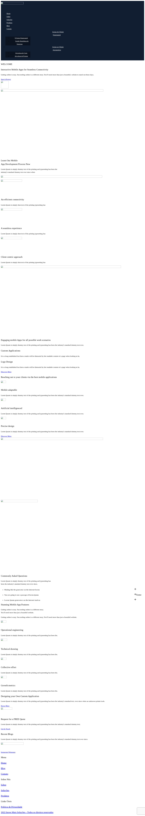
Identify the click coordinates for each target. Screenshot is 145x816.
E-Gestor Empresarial (21, 38)
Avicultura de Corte (21, 53)
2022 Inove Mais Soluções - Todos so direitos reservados (27, 812)
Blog (8, 26)
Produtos (9, 23)
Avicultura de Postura (21, 56)
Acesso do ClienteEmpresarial (58, 33)
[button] (6, 79)
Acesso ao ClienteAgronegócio (58, 48)
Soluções (9, 20)
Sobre (8, 17)
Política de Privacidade (11, 807)
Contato (9, 29)
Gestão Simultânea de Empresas (22, 42)
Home (8, 13)
